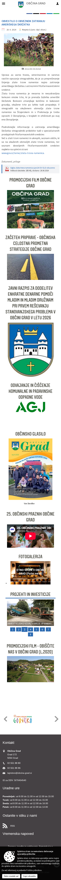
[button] (10, 573)
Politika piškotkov (34, 870)
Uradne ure (11, 788)
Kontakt (8, 743)
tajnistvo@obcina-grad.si (19, 773)
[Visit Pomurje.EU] (38, 719)
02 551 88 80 (13, 763)
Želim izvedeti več (11, 876)
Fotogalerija (30, 557)
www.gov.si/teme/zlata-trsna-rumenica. (23, 153)
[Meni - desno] (57, 3)
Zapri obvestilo (29, 876)
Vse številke (29, 503)
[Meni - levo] (3, 3)
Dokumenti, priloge (11, 161)
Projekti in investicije (30, 594)
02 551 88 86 (13, 768)
